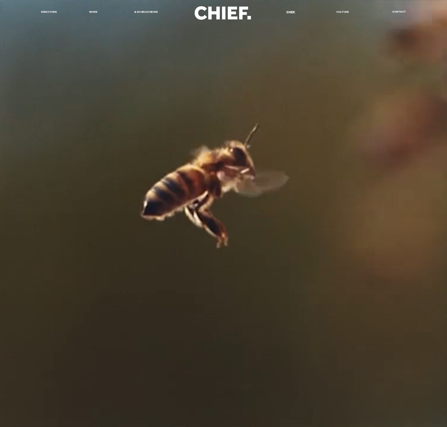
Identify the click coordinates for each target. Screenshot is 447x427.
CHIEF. (223, 12)
